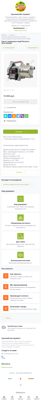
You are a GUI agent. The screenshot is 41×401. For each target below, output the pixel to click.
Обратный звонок (20, 30)
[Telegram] (18, 116)
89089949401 (19, 28)
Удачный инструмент (11, 338)
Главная (4, 35)
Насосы (12, 35)
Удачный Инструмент (20, 14)
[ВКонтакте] (10, 116)
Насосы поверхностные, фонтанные (13, 37)
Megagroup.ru (20, 392)
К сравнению (11, 107)
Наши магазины (6, 367)
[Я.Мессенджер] (5, 116)
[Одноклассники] (14, 116)
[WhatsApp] (26, 116)
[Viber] (22, 116)
